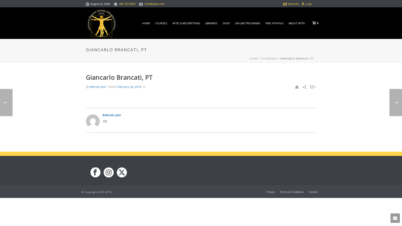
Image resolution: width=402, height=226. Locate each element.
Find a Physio (274, 23)
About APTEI (297, 23)
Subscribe (293, 4)
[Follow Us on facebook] (95, 172)
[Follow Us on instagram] (109, 172)
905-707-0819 (127, 4)
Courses (161, 23)
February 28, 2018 (129, 87)
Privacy (271, 192)
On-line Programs (247, 23)
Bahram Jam (98, 87)
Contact (313, 192)
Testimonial (268, 58)
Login (308, 4)
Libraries (211, 23)
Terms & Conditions (292, 192)
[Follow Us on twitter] (122, 172)
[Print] (297, 86)
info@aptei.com (154, 4)
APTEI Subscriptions (186, 23)
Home (146, 23)
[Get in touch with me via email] (105, 122)
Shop (226, 23)
